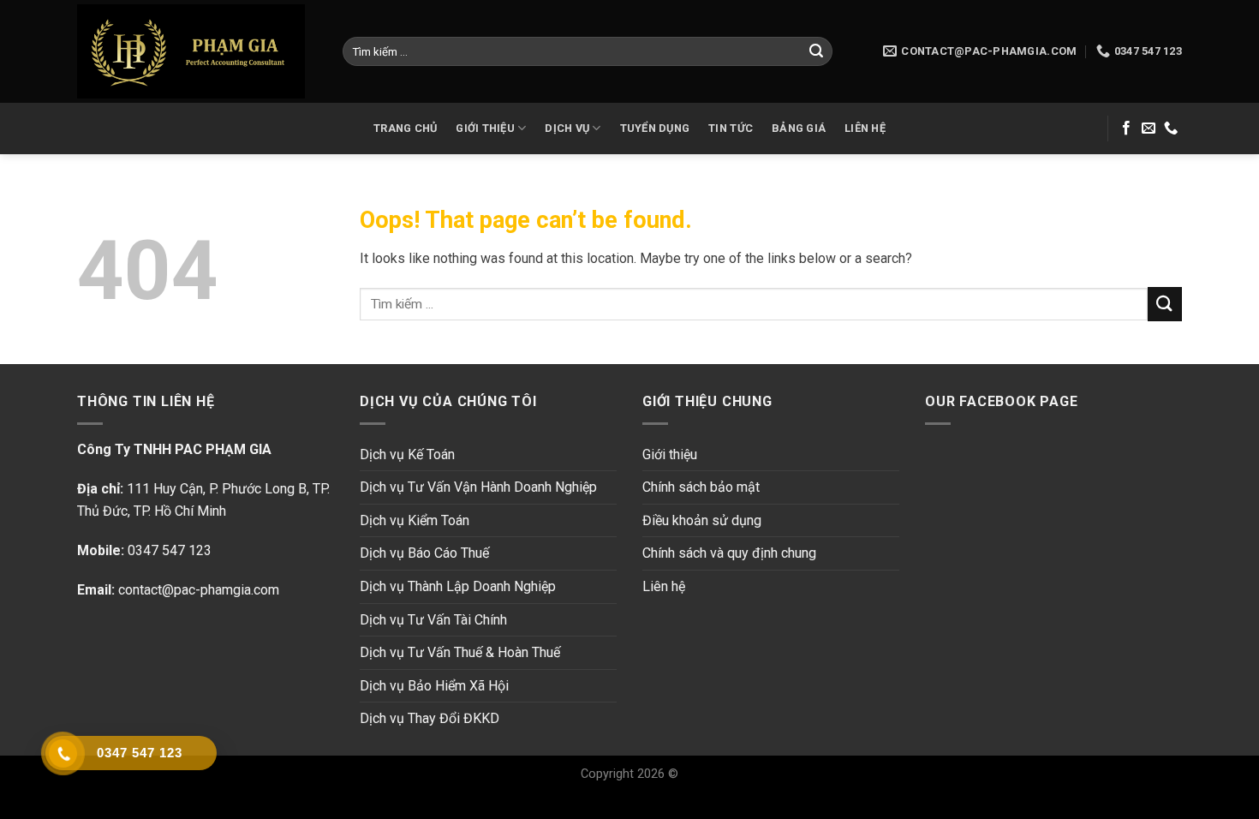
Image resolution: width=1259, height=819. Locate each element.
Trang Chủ (405, 128)
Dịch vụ (567, 128)
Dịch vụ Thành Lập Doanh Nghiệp (458, 586)
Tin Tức (730, 128)
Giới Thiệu (485, 128)
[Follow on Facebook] (1126, 128)
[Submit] (816, 51)
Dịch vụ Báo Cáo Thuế (424, 553)
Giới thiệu (669, 454)
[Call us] (1171, 128)
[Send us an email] (1148, 128)
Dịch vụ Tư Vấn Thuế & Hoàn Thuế (460, 652)
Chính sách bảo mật (701, 487)
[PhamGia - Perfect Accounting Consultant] (197, 51)
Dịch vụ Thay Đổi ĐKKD (429, 718)
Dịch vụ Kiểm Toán (414, 520)
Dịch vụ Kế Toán (407, 454)
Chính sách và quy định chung (729, 553)
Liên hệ (865, 128)
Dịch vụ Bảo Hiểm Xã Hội (434, 686)
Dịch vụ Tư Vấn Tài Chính (433, 620)
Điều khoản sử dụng (701, 520)
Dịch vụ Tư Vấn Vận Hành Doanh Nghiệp (478, 487)
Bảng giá (799, 128)
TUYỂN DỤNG (655, 128)
